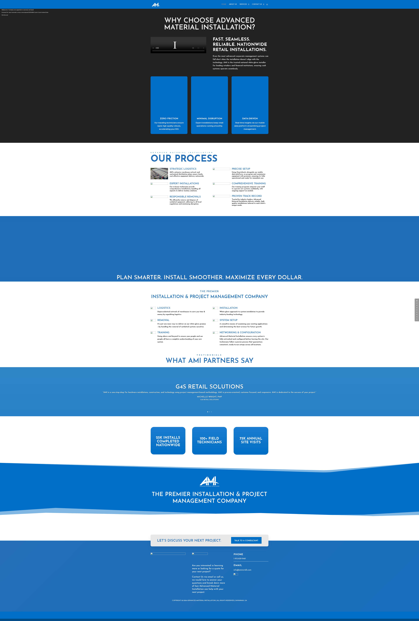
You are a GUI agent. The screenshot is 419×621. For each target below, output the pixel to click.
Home (224, 4)
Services (243, 4)
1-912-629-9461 (240, 559)
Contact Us (257, 4)
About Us (233, 4)
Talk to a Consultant (246, 541)
